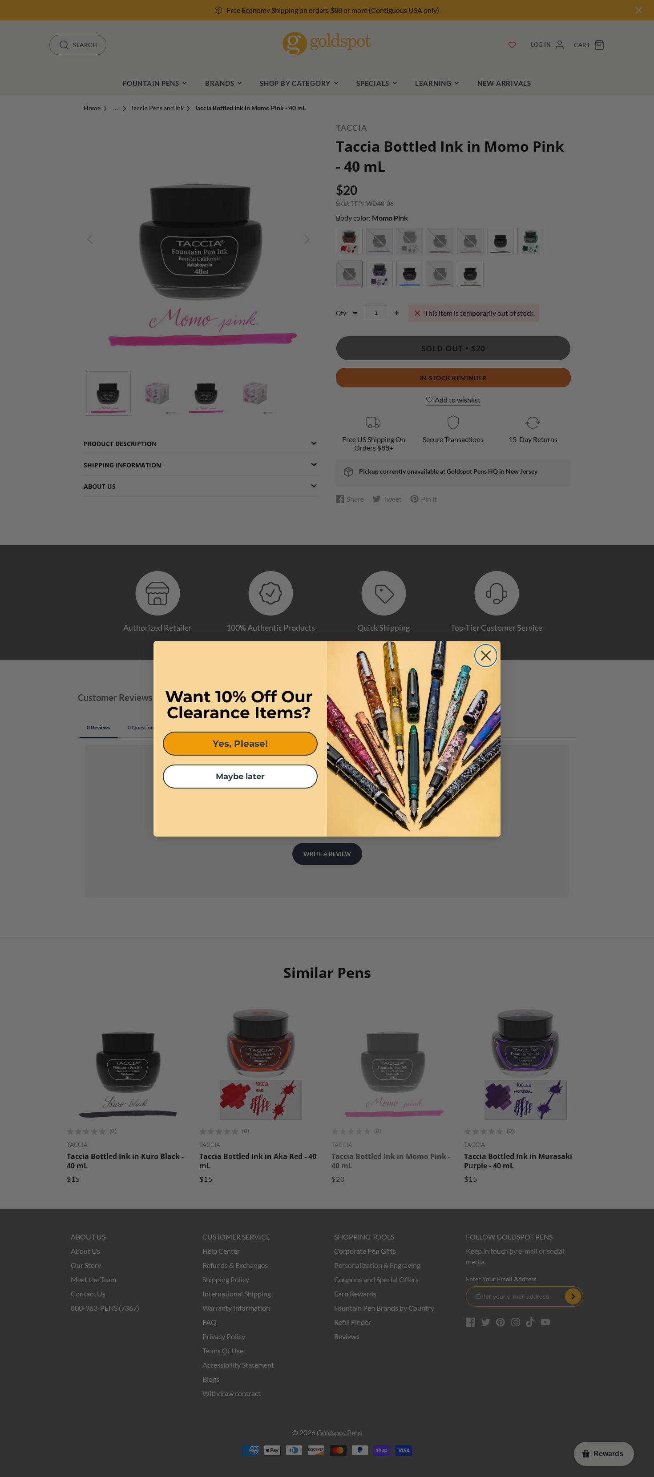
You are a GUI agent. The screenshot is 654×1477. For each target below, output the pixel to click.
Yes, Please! (240, 743)
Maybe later (240, 776)
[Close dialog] (486, 655)
